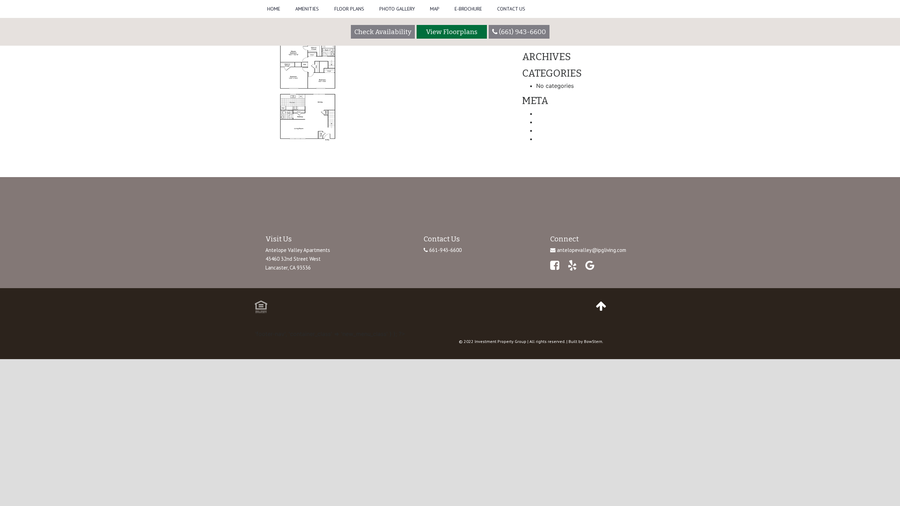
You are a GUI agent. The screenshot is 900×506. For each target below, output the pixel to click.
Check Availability (382, 32)
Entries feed (552, 121)
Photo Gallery (397, 9)
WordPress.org (555, 138)
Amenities (307, 9)
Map (434, 9)
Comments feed (557, 130)
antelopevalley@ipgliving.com (591, 250)
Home (273, 9)
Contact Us (511, 9)
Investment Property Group (500, 341)
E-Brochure (468, 9)
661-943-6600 (445, 250)
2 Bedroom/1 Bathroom (287, 163)
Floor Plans (349, 9)
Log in (544, 113)
